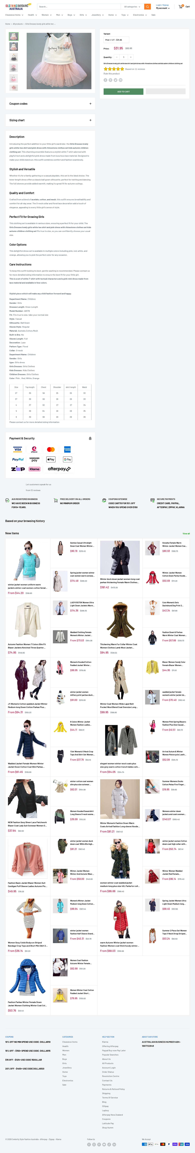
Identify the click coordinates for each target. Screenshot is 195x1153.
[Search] (147, 7)
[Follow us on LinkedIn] (114, 1144)
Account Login (109, 1067)
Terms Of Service (110, 1097)
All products (18, 24)
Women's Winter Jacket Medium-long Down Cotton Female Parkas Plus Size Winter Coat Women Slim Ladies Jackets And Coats (81, 902)
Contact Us (107, 1080)
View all (186, 533)
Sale (153, 14)
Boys (70, 14)
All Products (107, 1063)
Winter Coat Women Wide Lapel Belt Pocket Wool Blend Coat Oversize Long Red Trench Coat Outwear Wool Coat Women (118, 705)
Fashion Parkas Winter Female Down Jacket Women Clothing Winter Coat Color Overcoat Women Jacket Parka (27, 1004)
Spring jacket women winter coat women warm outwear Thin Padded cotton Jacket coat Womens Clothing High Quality (82, 574)
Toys (123, 14)
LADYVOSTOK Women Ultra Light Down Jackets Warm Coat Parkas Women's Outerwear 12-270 (82, 604)
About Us (106, 1059)
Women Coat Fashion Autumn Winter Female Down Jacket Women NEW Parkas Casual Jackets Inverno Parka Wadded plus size (82, 962)
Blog (104, 1102)
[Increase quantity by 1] (131, 57)
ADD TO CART (123, 91)
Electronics (138, 14)
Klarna (105, 1042)
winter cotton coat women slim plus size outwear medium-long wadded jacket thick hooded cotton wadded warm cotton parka (82, 783)
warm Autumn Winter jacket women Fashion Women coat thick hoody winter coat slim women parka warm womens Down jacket (118, 944)
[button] (166, 91)
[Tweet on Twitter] (115, 80)
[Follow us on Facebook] (89, 1144)
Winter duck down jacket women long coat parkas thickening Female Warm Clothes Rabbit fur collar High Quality (120, 581)
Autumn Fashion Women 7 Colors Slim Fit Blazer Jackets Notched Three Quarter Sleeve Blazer (27, 646)
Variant (107, 33)
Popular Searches (110, 1054)
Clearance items (12, 14)
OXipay (105, 1106)
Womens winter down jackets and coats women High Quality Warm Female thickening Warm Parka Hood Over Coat (173, 813)
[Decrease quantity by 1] (117, 57)
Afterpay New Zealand (112, 1114)
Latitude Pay (108, 1123)
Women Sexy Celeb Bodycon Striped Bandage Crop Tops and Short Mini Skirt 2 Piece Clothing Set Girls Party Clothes (27, 944)
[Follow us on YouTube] (104, 1144)
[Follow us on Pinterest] (99, 1144)
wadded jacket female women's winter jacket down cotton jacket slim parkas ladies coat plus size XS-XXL (174, 694)
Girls (82, 14)
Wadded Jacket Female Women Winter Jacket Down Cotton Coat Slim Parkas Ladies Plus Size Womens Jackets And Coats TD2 (26, 765)
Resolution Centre (110, 1076)
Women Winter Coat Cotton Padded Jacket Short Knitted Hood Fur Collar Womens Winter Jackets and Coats (82, 992)
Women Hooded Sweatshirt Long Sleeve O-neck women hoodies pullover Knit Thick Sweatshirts (82, 813)
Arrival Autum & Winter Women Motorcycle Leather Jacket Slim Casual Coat (174, 753)
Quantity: (108, 57)
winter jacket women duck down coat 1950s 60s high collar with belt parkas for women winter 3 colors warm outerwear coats (81, 843)
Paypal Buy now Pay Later (114, 1050)
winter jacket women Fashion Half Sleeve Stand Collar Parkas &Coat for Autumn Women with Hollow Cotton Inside (82, 932)
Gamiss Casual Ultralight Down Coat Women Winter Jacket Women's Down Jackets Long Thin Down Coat (81, 545)
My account (162, 8)
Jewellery (96, 14)
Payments (106, 1084)
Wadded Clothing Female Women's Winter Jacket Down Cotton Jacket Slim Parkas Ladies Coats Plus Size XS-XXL (81, 634)
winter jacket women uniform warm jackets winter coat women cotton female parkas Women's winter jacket (27, 586)
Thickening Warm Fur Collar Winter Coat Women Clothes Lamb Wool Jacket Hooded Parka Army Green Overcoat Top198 (118, 646)
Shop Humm (107, 1127)
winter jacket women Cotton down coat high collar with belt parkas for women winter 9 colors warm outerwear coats (174, 843)
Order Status (108, 1072)
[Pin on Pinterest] (110, 80)
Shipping (106, 1093)
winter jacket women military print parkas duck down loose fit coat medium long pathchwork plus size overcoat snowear (82, 694)
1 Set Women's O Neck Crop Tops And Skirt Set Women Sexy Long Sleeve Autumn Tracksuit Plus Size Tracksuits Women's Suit (81, 753)
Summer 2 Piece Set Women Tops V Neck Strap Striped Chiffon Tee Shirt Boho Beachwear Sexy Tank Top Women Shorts (174, 932)
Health (31, 14)
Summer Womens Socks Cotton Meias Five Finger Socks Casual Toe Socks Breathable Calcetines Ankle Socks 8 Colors (173, 783)
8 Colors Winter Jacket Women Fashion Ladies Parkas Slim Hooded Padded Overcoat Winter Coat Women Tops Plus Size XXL (82, 723)
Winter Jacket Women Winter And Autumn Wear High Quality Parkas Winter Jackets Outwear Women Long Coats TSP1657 (82, 873)
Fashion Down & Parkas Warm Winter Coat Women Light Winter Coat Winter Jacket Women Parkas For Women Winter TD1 (173, 634)
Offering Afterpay (110, 1046)
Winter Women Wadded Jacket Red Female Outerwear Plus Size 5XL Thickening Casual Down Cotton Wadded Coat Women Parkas (174, 873)
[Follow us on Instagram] (94, 1144)
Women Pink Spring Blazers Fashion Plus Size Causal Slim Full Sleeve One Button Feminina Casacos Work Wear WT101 (174, 723)
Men (58, 14)
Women (45, 14)
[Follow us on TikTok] (109, 1144)
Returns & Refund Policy (113, 1089)
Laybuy (105, 1110)
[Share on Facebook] (105, 80)
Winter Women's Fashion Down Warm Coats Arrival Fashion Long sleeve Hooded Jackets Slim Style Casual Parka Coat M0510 (119, 825)
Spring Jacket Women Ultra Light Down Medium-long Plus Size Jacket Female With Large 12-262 (174, 902)
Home (111, 14)
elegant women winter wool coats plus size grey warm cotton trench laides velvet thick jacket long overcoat (120, 765)
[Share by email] (120, 80)
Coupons (106, 1119)
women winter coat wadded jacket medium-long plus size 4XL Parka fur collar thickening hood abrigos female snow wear (120, 884)
